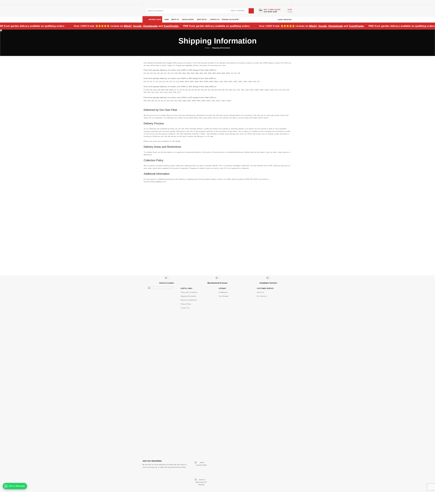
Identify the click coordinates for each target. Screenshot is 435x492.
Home (207, 48)
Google (121, 26)
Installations (223, 292)
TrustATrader (154, 26)
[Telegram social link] (289, 2)
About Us (260, 292)
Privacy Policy (186, 304)
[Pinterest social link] (284, 2)
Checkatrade (134, 26)
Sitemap (222, 288)
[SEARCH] (251, 10)
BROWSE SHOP (155, 19)
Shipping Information (188, 296)
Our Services (262, 296)
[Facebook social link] (278, 2)
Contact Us (185, 308)
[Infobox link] (269, 10)
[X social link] (281, 2)
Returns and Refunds (189, 300)
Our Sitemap (223, 296)
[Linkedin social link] (287, 2)
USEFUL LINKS (186, 288)
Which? (111, 26)
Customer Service (265, 288)
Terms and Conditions (189, 292)
